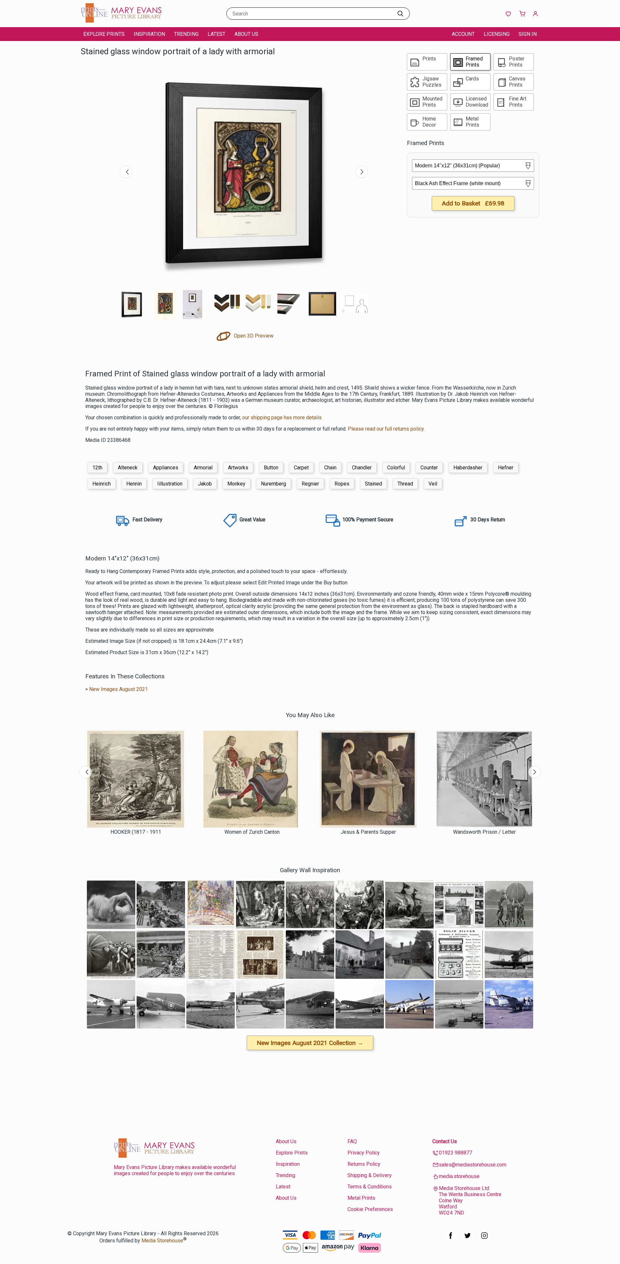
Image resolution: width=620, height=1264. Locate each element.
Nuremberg (273, 484)
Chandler (362, 468)
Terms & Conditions (369, 1187)
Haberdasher (467, 468)
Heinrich (101, 484)
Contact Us (444, 1141)
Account (463, 34)
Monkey (236, 484)
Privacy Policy (363, 1153)
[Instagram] (484, 1239)
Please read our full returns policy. (386, 429)
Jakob (205, 484)
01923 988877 (455, 1153)
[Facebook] (451, 1239)
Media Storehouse (162, 1241)
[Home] (121, 21)
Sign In (528, 34)
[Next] (362, 172)
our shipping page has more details (282, 417)
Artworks (238, 468)
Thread (405, 484)
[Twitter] (467, 1239)
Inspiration (149, 34)
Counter (429, 468)
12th (97, 468)
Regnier (310, 484)
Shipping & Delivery (369, 1175)
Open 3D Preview (253, 336)
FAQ (352, 1141)
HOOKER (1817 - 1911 (135, 832)
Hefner (505, 468)
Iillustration (169, 484)
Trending (186, 34)
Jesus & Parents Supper (368, 832)
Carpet (301, 468)
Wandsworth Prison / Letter (484, 832)
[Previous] (126, 172)
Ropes (342, 484)
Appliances (165, 468)
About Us (246, 34)
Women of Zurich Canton (252, 832)
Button (271, 468)
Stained (373, 484)
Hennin (134, 484)
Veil (433, 484)
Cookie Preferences (370, 1209)
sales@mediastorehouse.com (472, 1165)
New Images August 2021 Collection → (310, 1043)
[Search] (400, 13)
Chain (330, 468)
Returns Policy (363, 1164)
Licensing (497, 34)
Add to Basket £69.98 (473, 203)
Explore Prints (104, 34)
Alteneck (128, 468)
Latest (216, 34)
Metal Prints (361, 1198)
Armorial (203, 468)
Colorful (396, 468)
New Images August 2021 (118, 689)
